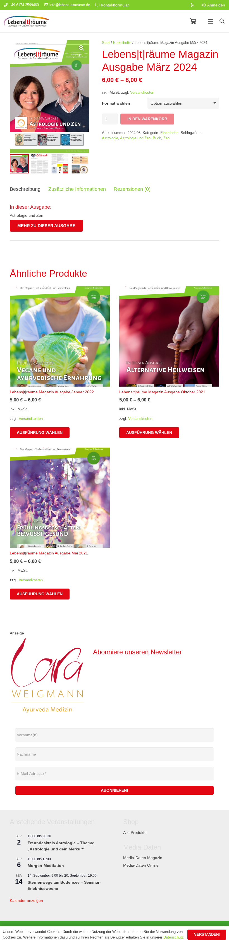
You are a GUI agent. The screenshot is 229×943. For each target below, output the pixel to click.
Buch (157, 138)
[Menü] (210, 21)
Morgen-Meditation (46, 865)
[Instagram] (182, 5)
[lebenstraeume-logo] (26, 21)
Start (106, 43)
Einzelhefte (122, 43)
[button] (222, 21)
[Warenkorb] (193, 21)
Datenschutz (173, 937)
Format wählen (116, 103)
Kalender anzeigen (26, 900)
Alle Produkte (135, 832)
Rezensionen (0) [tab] (132, 189)
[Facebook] (171, 5)
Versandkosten (142, 93)
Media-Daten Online (141, 865)
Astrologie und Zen (135, 138)
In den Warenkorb (147, 119)
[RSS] (192, 5)
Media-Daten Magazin (142, 857)
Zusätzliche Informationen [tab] (77, 189)
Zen (166, 138)
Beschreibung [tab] (25, 189)
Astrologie (110, 138)
